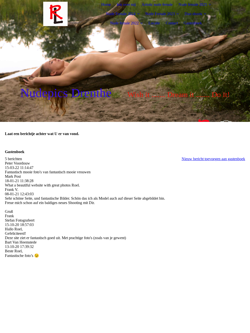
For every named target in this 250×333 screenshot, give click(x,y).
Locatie (154, 23)
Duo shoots (193, 14)
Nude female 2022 (124, 23)
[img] (55, 14)
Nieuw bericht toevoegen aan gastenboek (213, 159)
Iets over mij (126, 4)
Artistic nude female (157, 4)
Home (106, 4)
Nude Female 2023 (160, 14)
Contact (172, 23)
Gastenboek (193, 23)
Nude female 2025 (192, 4)
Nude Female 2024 (120, 14)
